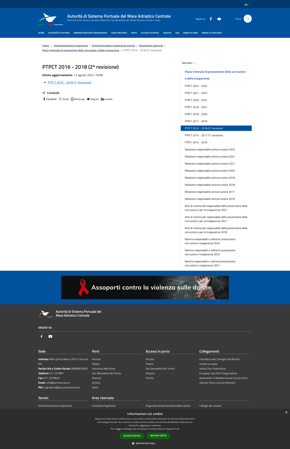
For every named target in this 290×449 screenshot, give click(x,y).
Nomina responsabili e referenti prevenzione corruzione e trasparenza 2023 (210, 241)
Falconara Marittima (103, 368)
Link (177, 428)
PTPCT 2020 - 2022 (196, 100)
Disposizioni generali (151, 46)
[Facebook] (209, 18)
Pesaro (96, 364)
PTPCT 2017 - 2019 (196, 121)
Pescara (96, 378)
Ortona (96, 383)
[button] (144, 443)
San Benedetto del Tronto (106, 373)
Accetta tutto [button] (132, 435)
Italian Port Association (212, 368)
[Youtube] (217, 18)
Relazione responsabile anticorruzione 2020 (210, 171)
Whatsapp (80, 99)
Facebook (51, 99)
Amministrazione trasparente (71, 46)
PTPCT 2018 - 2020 (196, 114)
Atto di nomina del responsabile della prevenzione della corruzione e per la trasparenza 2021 (216, 219)
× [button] (286, 412)
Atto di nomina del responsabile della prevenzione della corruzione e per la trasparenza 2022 (216, 208)
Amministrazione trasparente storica (113, 46)
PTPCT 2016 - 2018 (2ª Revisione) (69, 82)
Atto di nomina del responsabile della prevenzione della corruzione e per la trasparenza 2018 (216, 230)
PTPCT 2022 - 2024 (196, 86)
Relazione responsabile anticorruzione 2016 (210, 199)
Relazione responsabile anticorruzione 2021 (210, 163)
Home (45, 46)
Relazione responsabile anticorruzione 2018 (210, 185)
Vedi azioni (187, 63)
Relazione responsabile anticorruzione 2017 (210, 192)
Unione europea (208, 364)
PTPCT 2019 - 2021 (196, 107)
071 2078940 (52, 378)
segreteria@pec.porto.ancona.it (62, 387)
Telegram (94, 99)
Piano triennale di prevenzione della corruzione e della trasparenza (80, 50)
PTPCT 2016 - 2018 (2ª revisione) (204, 128)
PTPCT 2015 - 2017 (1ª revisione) (204, 135)
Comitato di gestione (103, 406)
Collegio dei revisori (210, 406)
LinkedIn (108, 99)
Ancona (96, 359)
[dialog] (145, 429)
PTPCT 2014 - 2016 (196, 142)
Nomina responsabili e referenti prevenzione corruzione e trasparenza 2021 (210, 263)
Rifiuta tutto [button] (158, 435)
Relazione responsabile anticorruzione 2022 (210, 156)
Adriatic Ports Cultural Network (217, 383)
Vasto (95, 387)
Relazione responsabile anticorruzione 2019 (210, 178)
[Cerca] (248, 19)
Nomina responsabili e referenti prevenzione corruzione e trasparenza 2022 (210, 252)
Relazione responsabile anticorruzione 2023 (210, 149)
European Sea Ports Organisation (218, 373)
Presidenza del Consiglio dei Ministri (219, 359)
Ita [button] (245, 4)
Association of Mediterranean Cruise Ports (223, 378)
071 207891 (57, 373)
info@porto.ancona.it (58, 383)
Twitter (65, 99)
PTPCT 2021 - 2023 (196, 93)
